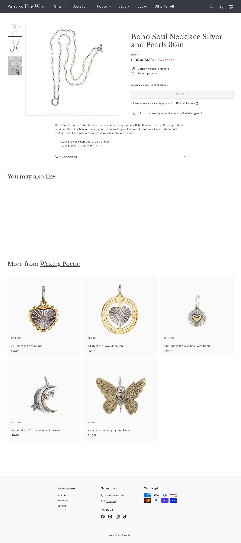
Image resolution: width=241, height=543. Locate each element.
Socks (142, 6)
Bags (122, 6)
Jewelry (80, 6)
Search (61, 495)
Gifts (58, 6)
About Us (63, 500)
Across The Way (26, 6)
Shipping (136, 84)
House (102, 6)
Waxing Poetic (60, 263)
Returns (61, 505)
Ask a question (66, 156)
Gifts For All (164, 6)
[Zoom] (72, 69)
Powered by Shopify (118, 535)
